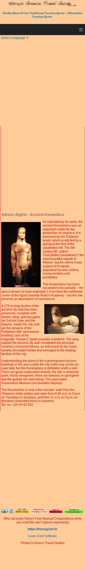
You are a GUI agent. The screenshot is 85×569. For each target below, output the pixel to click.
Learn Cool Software (42, 536)
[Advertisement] (42, 82)
